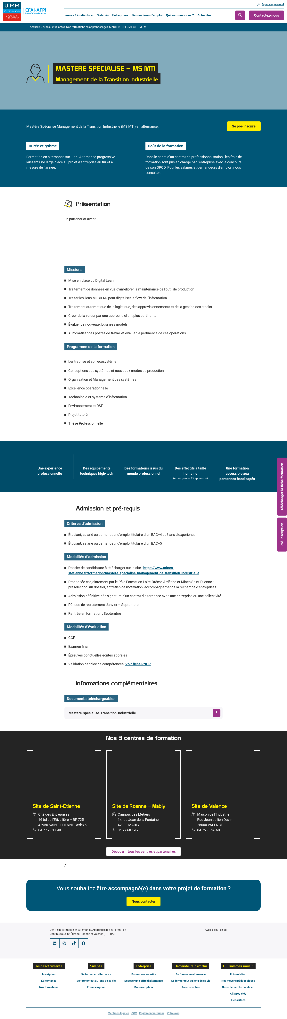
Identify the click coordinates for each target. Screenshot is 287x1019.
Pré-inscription (282, 534)
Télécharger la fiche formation (282, 487)
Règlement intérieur (151, 1013)
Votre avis (173, 1013)
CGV (134, 1013)
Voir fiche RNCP (138, 664)
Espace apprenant (273, 4)
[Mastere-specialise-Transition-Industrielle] (143, 713)
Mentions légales (118, 1013)
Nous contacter (144, 901)
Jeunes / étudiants (52, 27)
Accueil (34, 27)
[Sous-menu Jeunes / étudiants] (92, 15)
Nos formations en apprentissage (86, 27)
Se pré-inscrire (244, 126)
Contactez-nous (266, 15)
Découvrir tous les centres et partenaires (143, 851)
